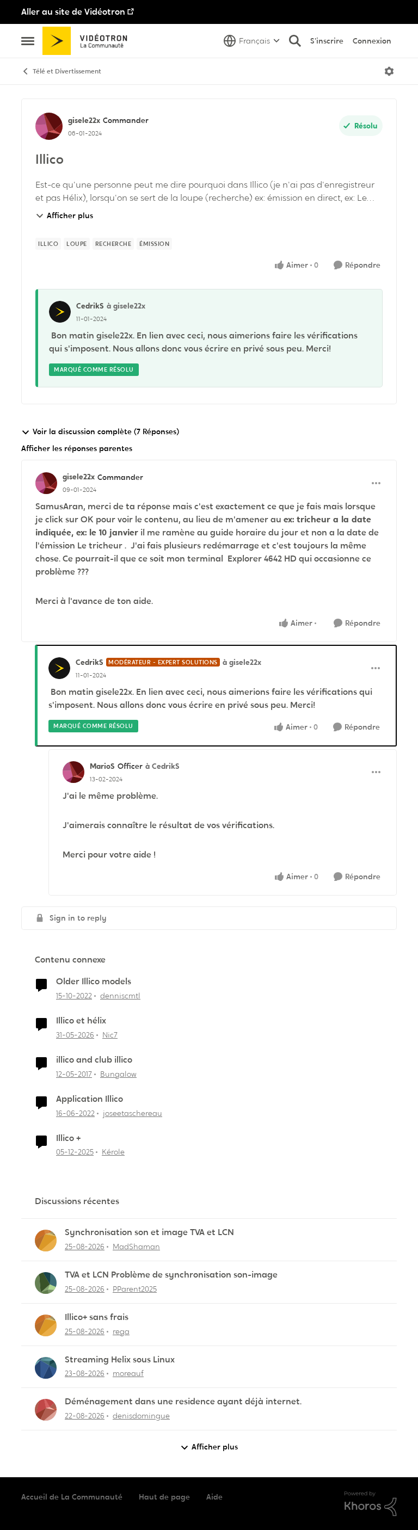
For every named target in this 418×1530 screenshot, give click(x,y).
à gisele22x (126, 306)
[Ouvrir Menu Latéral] (28, 41)
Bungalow (118, 1074)
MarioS (102, 766)
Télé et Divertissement (67, 71)
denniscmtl (120, 996)
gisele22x (84, 120)
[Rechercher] (295, 40)
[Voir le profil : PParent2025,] (46, 1283)
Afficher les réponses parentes (76, 448)
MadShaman (136, 1246)
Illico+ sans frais (96, 1317)
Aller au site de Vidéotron (73, 11)
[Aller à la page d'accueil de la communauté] (88, 41)
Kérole (113, 1152)
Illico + (68, 1138)
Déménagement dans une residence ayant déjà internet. (183, 1401)
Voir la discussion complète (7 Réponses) (106, 431)
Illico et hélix (81, 1020)
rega (121, 1331)
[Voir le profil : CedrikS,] (60, 312)
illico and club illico (94, 1059)
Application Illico (89, 1099)
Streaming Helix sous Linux (120, 1359)
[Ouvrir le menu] (389, 71)
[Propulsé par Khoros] (371, 1503)
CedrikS (90, 306)
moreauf (128, 1373)
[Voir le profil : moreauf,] (46, 1368)
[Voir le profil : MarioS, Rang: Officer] (73, 772)
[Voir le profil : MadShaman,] (46, 1240)
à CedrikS (162, 766)
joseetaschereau (132, 1113)
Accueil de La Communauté (71, 1497)
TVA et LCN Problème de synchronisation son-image (171, 1274)
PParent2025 (135, 1289)
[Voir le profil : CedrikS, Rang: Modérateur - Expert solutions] (59, 668)
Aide (214, 1497)
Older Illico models (93, 981)
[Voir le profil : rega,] (46, 1325)
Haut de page (164, 1497)
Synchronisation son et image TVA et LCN (149, 1232)
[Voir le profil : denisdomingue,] (46, 1410)
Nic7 (110, 1035)
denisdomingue (141, 1416)
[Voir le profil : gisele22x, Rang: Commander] (49, 126)
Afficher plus (70, 215)
